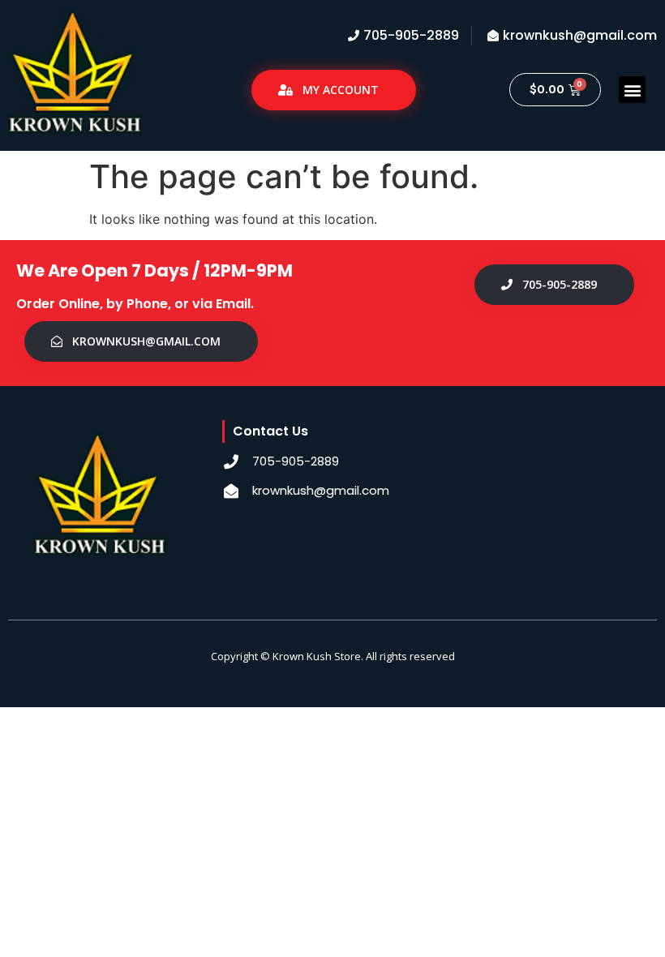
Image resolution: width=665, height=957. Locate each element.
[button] (632, 89)
